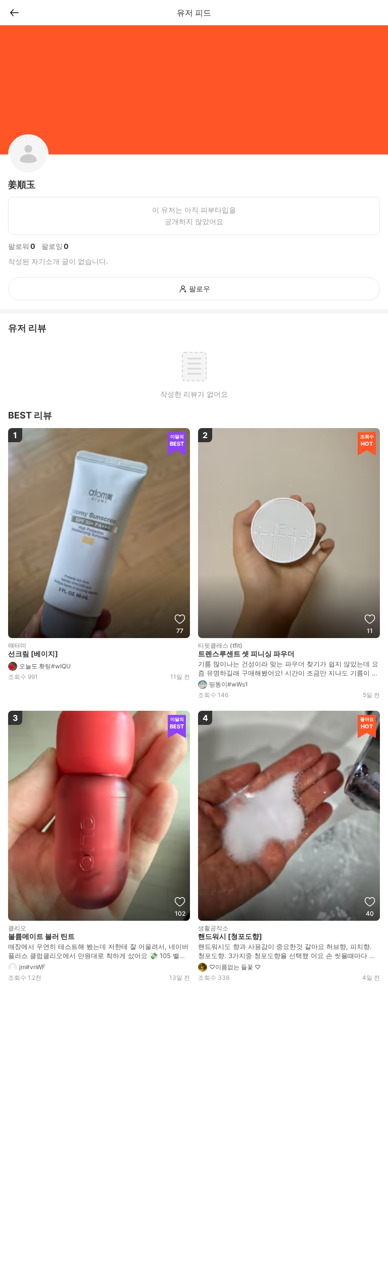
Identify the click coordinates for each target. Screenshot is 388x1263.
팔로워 (18, 246)
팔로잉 (52, 246)
